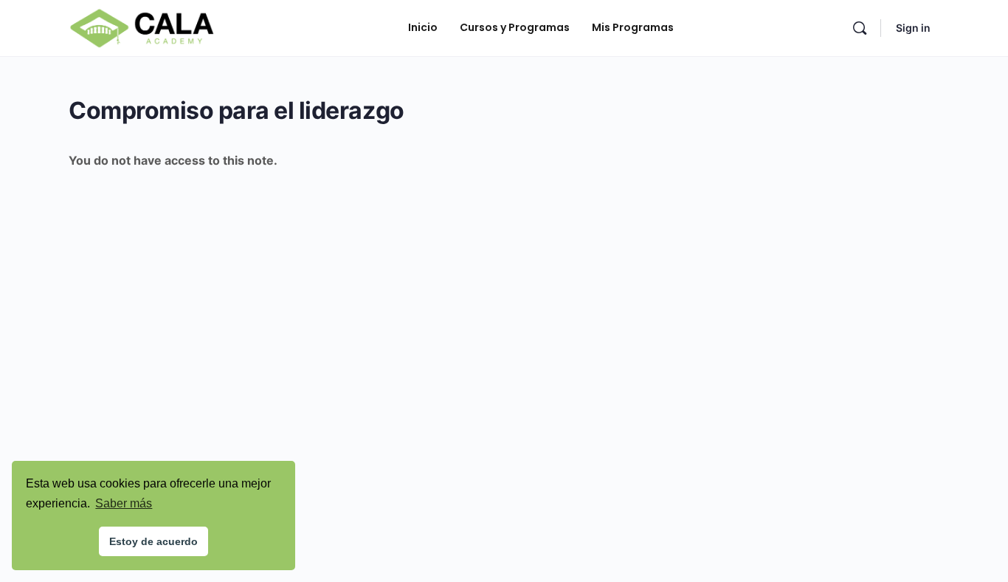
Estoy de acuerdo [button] (153, 541)
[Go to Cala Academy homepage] (142, 27)
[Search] (859, 28)
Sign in (913, 27)
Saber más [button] (123, 503)
